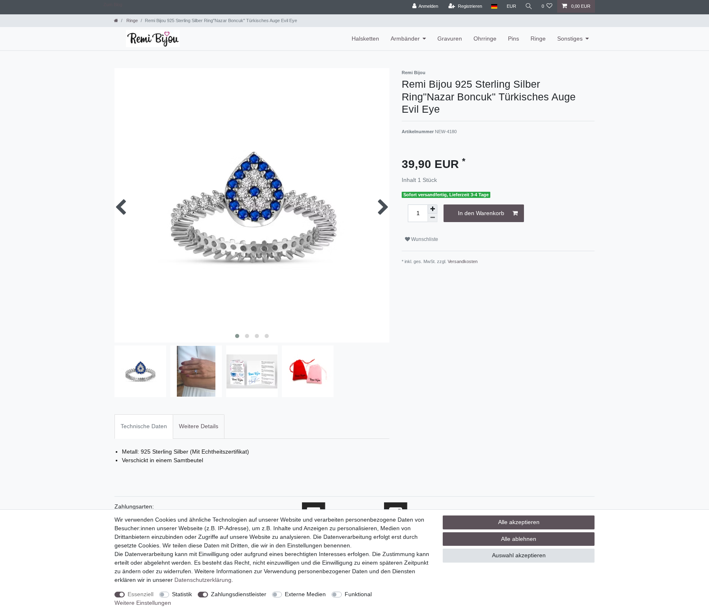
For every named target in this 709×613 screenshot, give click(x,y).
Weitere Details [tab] (198, 426)
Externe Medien (305, 594)
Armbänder (405, 38)
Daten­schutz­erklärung (202, 580)
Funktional (358, 594)
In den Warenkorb (481, 213)
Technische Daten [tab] (144, 426)
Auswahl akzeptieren (519, 555)
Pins (513, 38)
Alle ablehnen (518, 539)
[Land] (494, 6)
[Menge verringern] (432, 217)
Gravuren (449, 38)
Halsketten (365, 38)
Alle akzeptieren (519, 522)
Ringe (131, 20)
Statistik (182, 594)
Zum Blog (112, 4)
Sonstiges (570, 38)
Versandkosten (463, 261)
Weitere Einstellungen (142, 602)
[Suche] (529, 6)
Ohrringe (484, 38)
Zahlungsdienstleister (238, 594)
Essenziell (140, 594)
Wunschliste (424, 239)
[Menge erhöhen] (432, 208)
